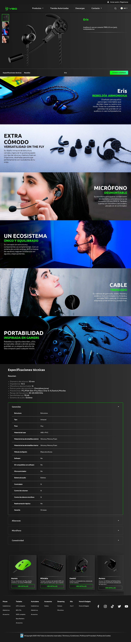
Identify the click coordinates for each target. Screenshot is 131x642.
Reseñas (27, 73)
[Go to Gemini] (81, 565)
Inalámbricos (6, 606)
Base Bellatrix (20, 618)
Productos (36, 8)
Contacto (95, 8)
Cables (46, 606)
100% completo (20, 614)
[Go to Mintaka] (52, 565)
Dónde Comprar (119, 73)
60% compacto (20, 606)
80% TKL (18, 610)
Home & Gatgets (84, 606)
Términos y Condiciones (71, 636)
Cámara (59, 606)
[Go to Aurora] (23, 565)
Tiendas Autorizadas (59, 8)
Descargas (80, 8)
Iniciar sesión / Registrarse (119, 2)
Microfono (60, 610)
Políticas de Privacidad (88, 636)
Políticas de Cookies (104, 636)
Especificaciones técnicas (12, 73)
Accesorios (6, 614)
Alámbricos (6, 610)
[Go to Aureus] (110, 565)
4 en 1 (71, 606)
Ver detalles (23, 586)
